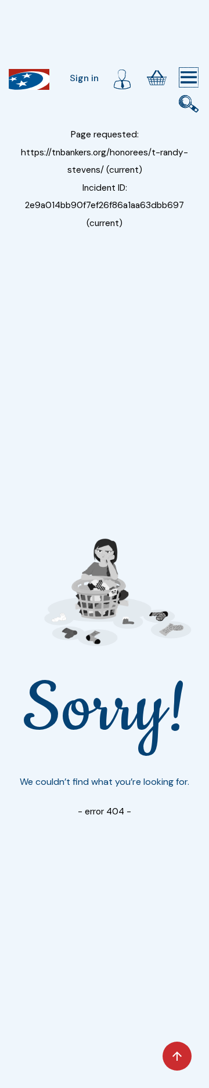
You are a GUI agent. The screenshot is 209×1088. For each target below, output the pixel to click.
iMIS (29, 79)
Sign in (84, 78)
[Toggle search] (188, 103)
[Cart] (156, 77)
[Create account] (121, 77)
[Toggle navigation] (188, 77)
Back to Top (177, 1056)
